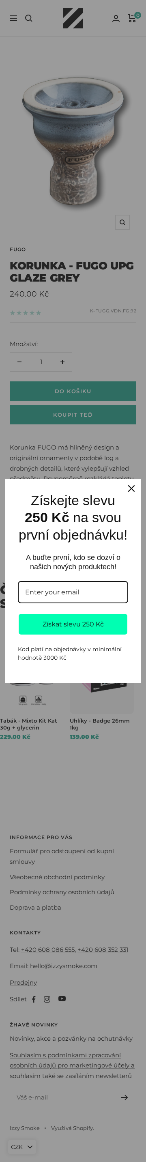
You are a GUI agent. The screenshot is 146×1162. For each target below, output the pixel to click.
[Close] (131, 488)
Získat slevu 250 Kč (73, 624)
